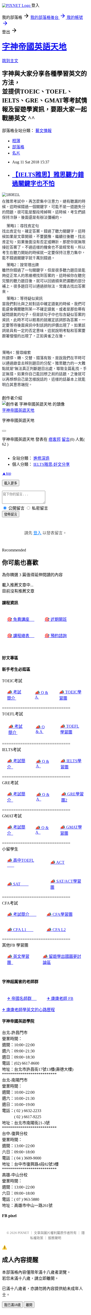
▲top (6, 473)
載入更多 (10, 483)
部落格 (18, 147)
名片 (16, 153)
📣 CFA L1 (20, 929)
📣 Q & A (40, 729)
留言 (66, 439)
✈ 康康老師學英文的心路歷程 (28, 1010)
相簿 (16, 141)
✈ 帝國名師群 (22, 998)
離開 (29, 1305)
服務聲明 (54, 1238)
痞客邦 (55, 439)
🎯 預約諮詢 (55, 636)
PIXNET (23, 1233)
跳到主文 (10, 61)
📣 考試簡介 (21, 914)
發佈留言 (10, 514)
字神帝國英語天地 (34, 46)
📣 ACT (57, 862)
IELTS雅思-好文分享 (51, 464)
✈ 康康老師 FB (60, 998)
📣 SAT (18, 884)
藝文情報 (43, 130)
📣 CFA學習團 (60, 914)
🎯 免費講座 (20, 619)
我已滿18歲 (12, 1305)
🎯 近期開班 (55, 619)
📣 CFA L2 (56, 929)
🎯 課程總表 (20, 636)
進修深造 (41, 458)
